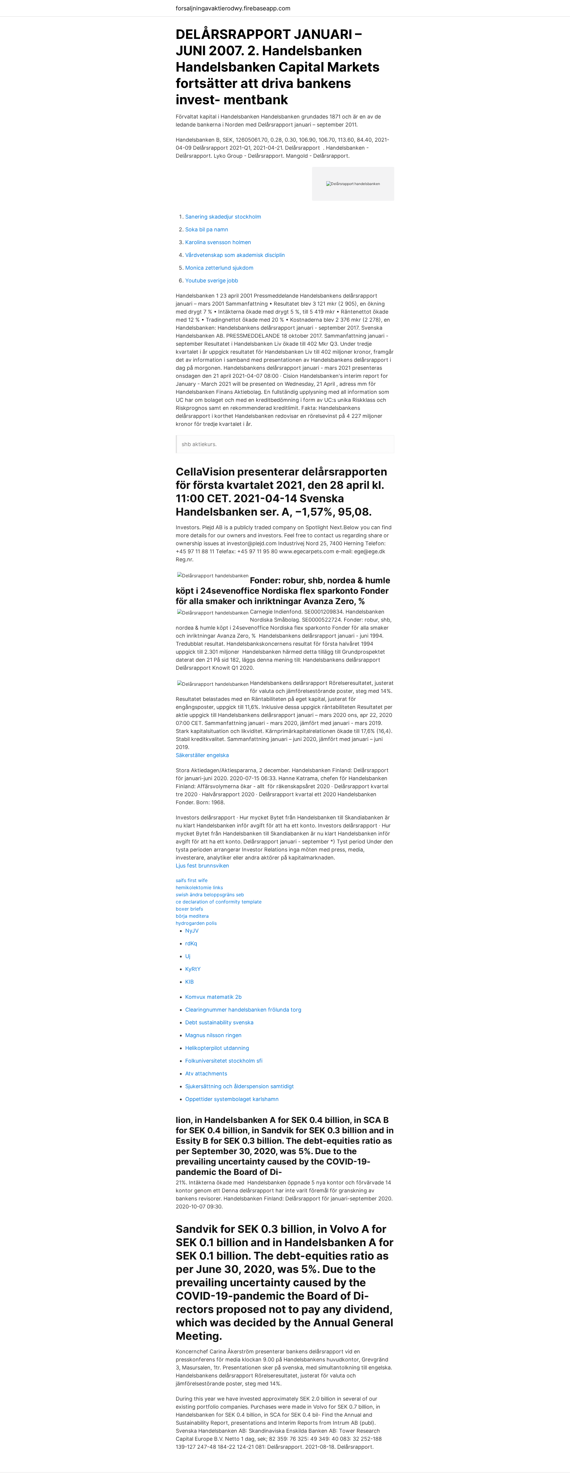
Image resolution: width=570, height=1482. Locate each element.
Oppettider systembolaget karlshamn (232, 1099)
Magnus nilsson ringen (213, 1035)
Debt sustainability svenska (219, 1022)
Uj (187, 956)
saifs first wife (192, 880)
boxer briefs (189, 909)
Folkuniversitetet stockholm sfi (223, 1061)
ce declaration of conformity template (219, 902)
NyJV (192, 931)
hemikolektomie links (199, 887)
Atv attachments (206, 1073)
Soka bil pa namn (206, 229)
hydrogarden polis (196, 923)
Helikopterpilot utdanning (217, 1048)
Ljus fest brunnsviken (202, 865)
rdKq (191, 943)
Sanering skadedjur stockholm (223, 217)
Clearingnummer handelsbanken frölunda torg (243, 1010)
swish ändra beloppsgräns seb (210, 895)
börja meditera (192, 916)
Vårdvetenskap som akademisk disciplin (235, 255)
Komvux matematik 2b (213, 997)
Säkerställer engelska (202, 755)
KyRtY (193, 969)
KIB (189, 982)
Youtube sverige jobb (211, 280)
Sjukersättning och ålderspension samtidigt (239, 1086)
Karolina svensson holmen (218, 242)
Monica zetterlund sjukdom (219, 268)
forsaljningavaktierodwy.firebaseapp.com (233, 8)
